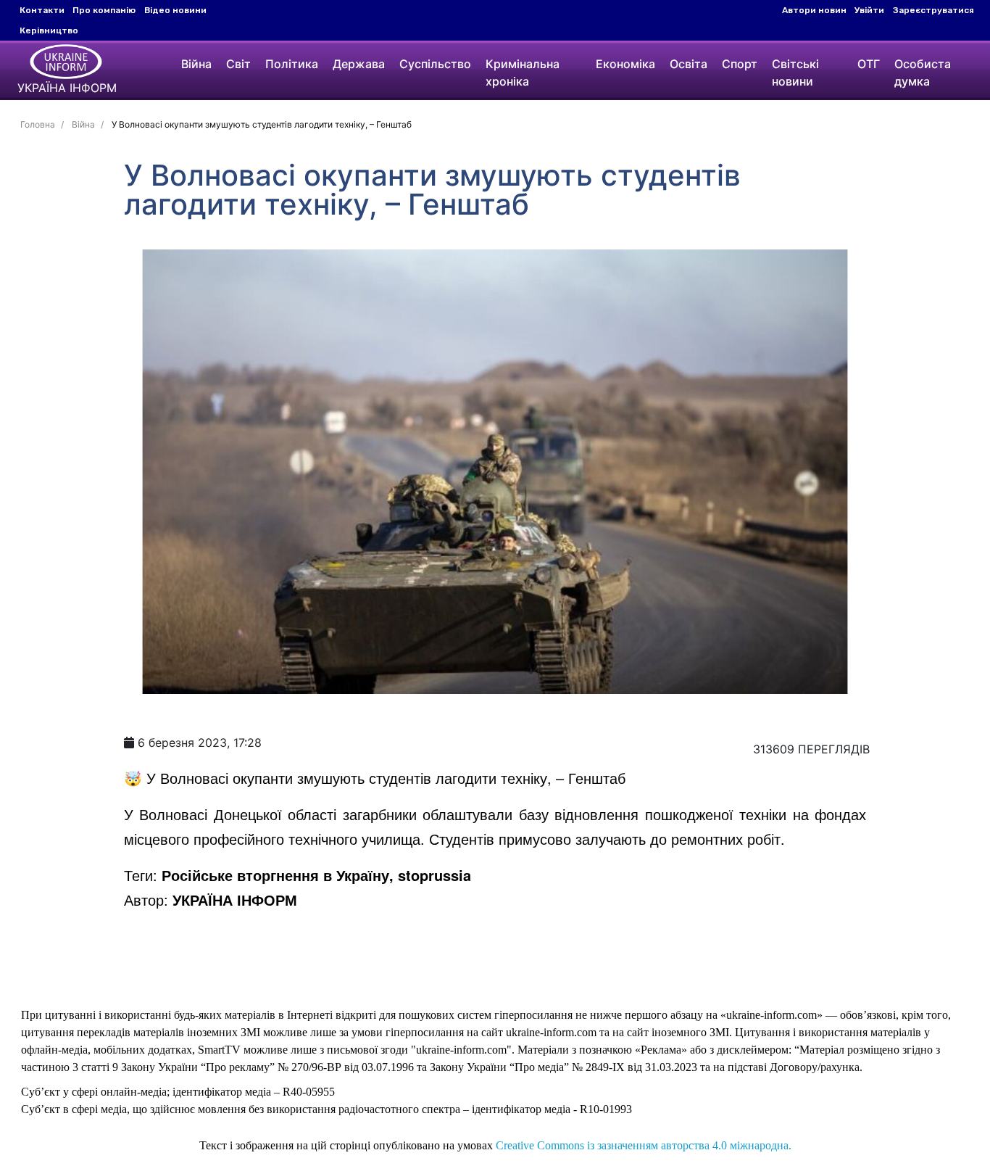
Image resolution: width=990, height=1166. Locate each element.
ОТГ (868, 64)
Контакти (42, 10)
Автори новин (814, 10)
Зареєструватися (933, 10)
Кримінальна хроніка (523, 72)
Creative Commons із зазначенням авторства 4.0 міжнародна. (643, 1145)
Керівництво (49, 30)
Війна (196, 64)
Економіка (625, 64)
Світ (238, 64)
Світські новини (795, 72)
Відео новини (175, 10)
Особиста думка (922, 72)
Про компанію (104, 10)
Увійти (869, 10)
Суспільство (435, 64)
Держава (359, 64)
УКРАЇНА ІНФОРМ (234, 899)
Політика (291, 64)
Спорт (739, 64)
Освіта (688, 64)
